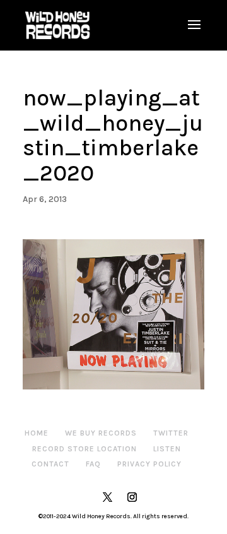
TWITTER (171, 433)
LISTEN (167, 448)
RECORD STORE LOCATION (84, 448)
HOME (37, 433)
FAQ (93, 464)
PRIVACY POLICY (149, 464)
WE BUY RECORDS (101, 433)
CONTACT (50, 464)
